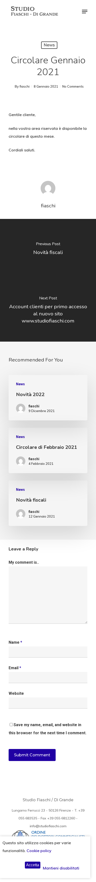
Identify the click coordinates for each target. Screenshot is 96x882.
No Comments (73, 86)
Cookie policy (39, 850)
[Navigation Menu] (84, 11)
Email (15, 668)
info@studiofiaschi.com (48, 826)
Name (15, 642)
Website (16, 693)
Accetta (32, 865)
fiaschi (24, 86)
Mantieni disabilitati (61, 868)
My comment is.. (24, 562)
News (49, 45)
